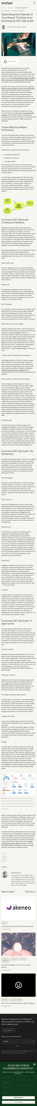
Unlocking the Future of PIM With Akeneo (17, 926)
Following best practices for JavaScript (14, 370)
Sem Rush (4, 798)
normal (18, 333)
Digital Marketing (16, 999)
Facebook (4, 859)
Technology (14, 959)
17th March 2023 (6, 929)
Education (5, 961)
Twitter (3, 861)
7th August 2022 (6, 1006)
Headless (23, 959)
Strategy (5, 959)
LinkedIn (4, 857)
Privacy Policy (22, 1053)
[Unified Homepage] (7, 3)
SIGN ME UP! (18, 1097)
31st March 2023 (5, 970)
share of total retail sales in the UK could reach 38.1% (18, 88)
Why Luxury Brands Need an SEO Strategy (17, 1003)
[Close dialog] (34, 1064)
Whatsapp (4, 856)
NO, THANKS (18, 1102)
